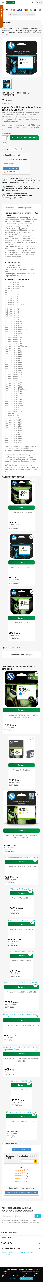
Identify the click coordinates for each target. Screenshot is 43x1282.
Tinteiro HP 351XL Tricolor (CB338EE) (21, 623)
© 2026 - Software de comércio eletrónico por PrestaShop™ (19, 1253)
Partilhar (11, 149)
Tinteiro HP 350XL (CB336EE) (21, 512)
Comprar (21, 507)
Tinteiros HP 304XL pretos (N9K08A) (21, 1121)
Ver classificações (8, 164)
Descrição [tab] (10, 208)
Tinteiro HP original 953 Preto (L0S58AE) (21, 992)
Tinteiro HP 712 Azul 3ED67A (21, 898)
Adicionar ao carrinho (24, 137)
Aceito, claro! (26, 1278)
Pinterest (21, 149)
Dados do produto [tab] (25, 208)
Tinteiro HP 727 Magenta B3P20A (21, 929)
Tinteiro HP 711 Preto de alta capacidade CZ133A (21, 1025)
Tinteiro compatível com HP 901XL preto (21, 867)
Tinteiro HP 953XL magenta (21, 961)
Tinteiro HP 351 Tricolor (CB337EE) (21, 567)
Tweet (16, 149)
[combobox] (21, 14)
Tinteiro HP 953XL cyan (21, 770)
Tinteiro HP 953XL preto (21, 1090)
